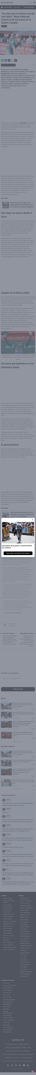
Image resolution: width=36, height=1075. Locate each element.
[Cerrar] (32, 520)
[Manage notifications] (32, 1071)
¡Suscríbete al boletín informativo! (18, 553)
